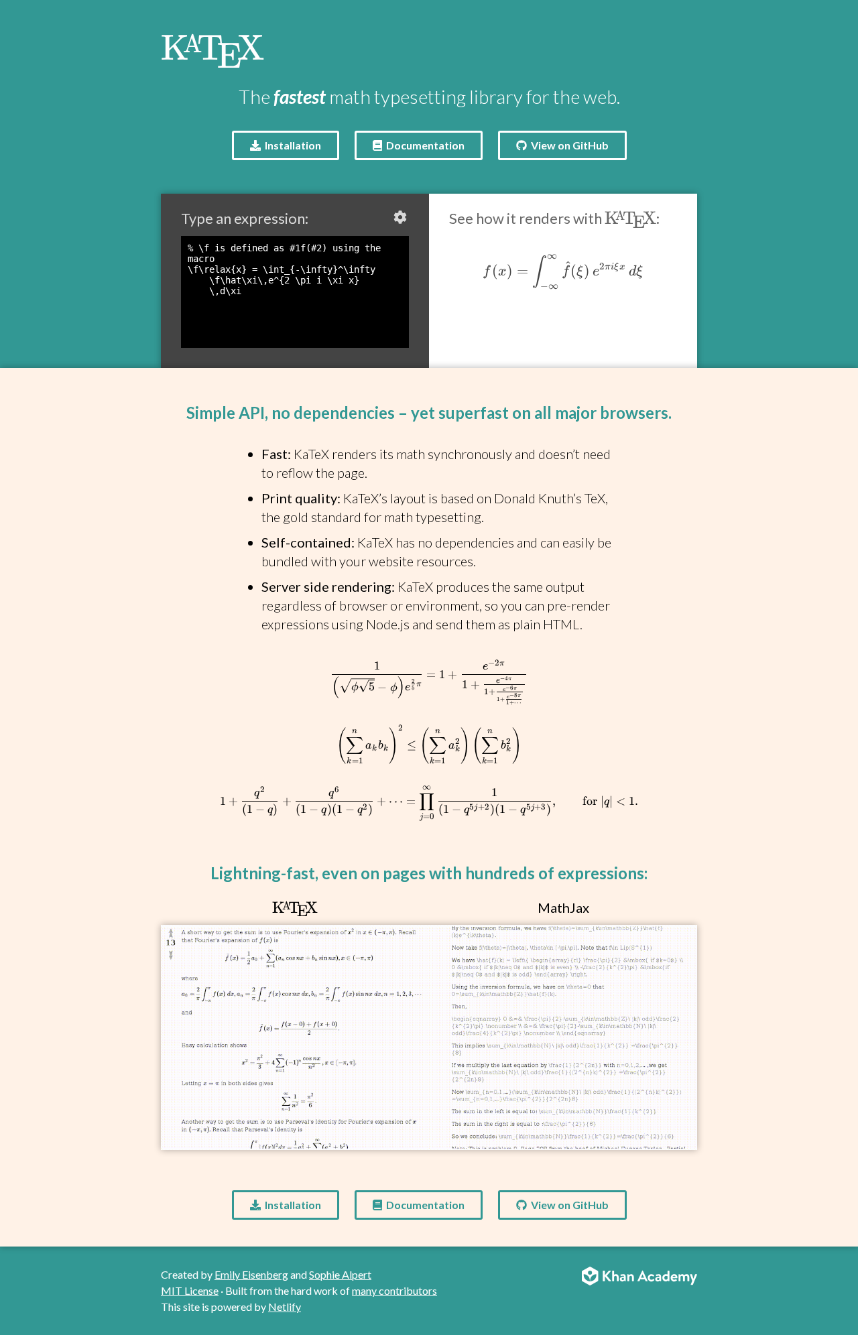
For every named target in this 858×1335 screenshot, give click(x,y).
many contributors (394, 1290)
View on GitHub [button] (569, 145)
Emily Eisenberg (251, 1274)
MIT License (190, 1290)
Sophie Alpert (340, 1274)
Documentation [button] (424, 145)
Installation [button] (292, 145)
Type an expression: (244, 218)
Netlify (284, 1306)
